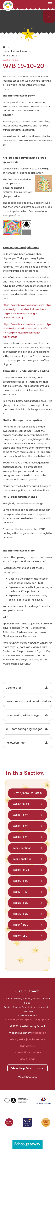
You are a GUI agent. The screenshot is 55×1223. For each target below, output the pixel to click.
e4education (38, 1033)
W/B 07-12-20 (21, 870)
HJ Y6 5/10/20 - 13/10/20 (27, 793)
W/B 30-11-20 (20, 914)
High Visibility (27, 1046)
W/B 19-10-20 (10, 60)
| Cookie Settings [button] (35, 1039)
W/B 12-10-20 (20, 815)
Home (4, 47)
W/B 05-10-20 (21, 804)
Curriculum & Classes (15, 51)
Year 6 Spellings (22, 859)
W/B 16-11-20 (20, 892)
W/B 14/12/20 (20, 924)
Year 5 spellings (22, 848)
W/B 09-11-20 (20, 881)
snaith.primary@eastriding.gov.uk (29, 1019)
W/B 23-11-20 (20, 903)
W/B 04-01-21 (20, 935)
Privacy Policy (18, 1039)
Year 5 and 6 (10, 55)
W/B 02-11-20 (20, 837)
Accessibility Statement (27, 1052)
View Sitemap (27, 1059)
